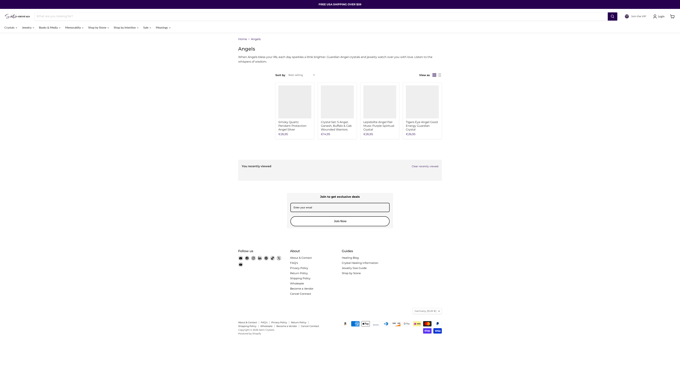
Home (242, 39)
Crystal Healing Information (360, 263)
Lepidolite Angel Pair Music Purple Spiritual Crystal (378, 125)
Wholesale (297, 283)
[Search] (612, 16)
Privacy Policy (299, 268)
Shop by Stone (97, 27)
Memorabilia (73, 27)
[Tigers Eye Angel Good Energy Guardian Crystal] (422, 101)
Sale (146, 27)
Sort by (280, 75)
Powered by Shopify (249, 333)
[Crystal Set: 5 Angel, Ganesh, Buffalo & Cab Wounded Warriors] (337, 101)
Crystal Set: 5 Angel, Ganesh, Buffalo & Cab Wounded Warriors (336, 125)
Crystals (9, 27)
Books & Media (48, 27)
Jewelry (27, 27)
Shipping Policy (300, 278)
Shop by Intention (125, 27)
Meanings (162, 27)
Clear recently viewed (425, 166)
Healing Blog (350, 257)
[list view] (439, 75)
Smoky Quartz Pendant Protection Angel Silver (292, 125)
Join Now (340, 221)
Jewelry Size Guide (354, 268)
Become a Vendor (301, 288)
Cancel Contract (300, 293)
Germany (426, 311)
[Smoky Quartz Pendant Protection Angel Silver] (294, 101)
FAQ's (294, 263)
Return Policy (299, 273)
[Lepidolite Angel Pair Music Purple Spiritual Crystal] (379, 101)
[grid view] (434, 75)
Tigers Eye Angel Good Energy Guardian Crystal (422, 125)
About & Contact (301, 257)
